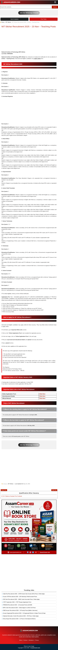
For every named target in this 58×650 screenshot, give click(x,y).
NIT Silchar (8, 22)
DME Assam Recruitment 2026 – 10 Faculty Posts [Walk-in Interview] (20, 610)
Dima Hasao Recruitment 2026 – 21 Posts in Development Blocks (19, 618)
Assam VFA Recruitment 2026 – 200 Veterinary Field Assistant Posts (20, 596)
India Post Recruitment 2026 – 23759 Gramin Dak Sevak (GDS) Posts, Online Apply (24, 593)
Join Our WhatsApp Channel (29, 13)
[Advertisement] (29, 39)
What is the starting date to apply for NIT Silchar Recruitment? (25, 409)
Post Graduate (18, 496)
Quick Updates (15, 19)
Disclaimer (31, 640)
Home (3, 22)
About (20, 640)
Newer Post (3, 490)
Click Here (42, 394)
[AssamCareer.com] (29, 630)
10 (1, 496)
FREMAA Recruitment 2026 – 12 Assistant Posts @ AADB (17, 604)
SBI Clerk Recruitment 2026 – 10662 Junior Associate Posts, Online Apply (21, 599)
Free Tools (43, 19)
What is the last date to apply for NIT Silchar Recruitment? (24, 420)
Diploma (8, 496)
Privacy (37, 640)
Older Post (54, 490)
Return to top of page (29, 646)
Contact (25, 640)
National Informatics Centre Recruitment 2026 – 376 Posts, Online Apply (21, 616)
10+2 (4, 496)
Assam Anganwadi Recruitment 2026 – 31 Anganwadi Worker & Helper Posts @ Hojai (24, 613)
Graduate (12, 496)
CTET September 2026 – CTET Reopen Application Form (17, 602)
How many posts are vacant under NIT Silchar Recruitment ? (25, 431)
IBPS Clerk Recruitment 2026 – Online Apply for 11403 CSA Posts (19, 607)
